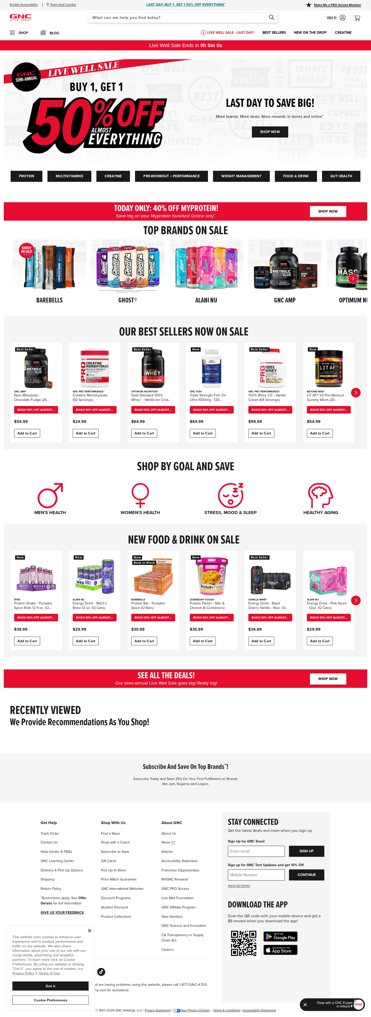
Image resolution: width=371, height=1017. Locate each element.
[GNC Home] (20, 17)
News (166, 842)
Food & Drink (296, 176)
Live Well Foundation (178, 898)
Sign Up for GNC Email (246, 841)
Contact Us (49, 842)
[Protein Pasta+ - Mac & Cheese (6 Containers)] (212, 576)
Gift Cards (108, 861)
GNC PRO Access (175, 889)
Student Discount (114, 907)
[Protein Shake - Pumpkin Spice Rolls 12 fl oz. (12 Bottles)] (36, 576)
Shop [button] (23, 33)
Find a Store (110, 833)
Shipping (47, 879)
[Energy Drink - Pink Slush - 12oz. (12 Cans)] (329, 576)
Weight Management (241, 176)
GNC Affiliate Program (178, 907)
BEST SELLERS (274, 32)
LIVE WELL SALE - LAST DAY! (230, 32)
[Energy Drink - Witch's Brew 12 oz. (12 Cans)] (95, 576)
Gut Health (341, 176)
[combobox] (183, 18)
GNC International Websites (122, 889)
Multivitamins (69, 176)
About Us (169, 833)
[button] (336, 18)
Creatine (113, 176)
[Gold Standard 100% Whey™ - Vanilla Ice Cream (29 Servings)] (153, 368)
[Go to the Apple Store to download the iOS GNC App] (280, 950)
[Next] (353, 279)
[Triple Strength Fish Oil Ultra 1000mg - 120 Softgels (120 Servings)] (212, 368)
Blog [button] (54, 33)
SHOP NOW (270, 132)
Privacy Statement (158, 1010)
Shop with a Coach (115, 842)
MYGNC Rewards (175, 879)
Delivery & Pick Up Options (62, 870)
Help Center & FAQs (56, 852)
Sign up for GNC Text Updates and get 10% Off (266, 865)
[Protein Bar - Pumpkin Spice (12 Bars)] (153, 576)
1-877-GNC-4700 (193, 984)
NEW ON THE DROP (310, 32)
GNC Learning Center (57, 861)
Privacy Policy (23, 973)
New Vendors (172, 916)
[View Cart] (359, 15)
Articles (167, 852)
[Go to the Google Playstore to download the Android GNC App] (280, 936)
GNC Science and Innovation (184, 926)
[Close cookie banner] (89, 930)
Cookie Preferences (50, 1000)
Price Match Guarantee (119, 879)
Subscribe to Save (115, 852)
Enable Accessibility (24, 5)
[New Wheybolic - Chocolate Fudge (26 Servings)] (36, 368)
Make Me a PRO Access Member (337, 5)
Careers (168, 949)
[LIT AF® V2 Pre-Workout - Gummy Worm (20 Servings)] (329, 368)
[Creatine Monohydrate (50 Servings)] (95, 368)
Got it (50, 986)
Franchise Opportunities (180, 870)
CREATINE (343, 32)
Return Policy (51, 889)
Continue (307, 875)
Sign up (307, 851)
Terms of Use (49, 973)
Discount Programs (116, 898)
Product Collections (116, 916)
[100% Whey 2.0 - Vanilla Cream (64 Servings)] (270, 368)
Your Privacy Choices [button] (195, 1010)
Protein (26, 176)
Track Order (50, 833)
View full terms (239, 886)
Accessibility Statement (179, 861)
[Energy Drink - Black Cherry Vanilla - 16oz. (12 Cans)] (270, 576)
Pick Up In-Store (113, 870)
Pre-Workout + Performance (171, 176)
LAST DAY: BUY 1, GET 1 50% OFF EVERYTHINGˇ (185, 5)
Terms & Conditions (227, 1010)
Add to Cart (27, 433)
